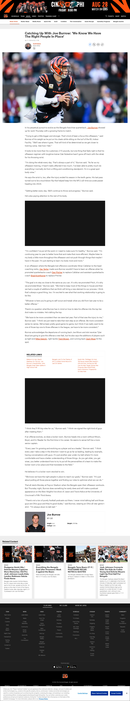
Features (42, 647)
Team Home (7, 615)
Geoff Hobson (37, 43)
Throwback (59, 626)
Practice (59, 623)
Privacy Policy (43, 699)
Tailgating (92, 623)
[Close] (127, 693)
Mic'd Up (42, 633)
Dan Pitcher (57, 272)
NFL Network (41, 655)
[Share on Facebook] (90, 45)
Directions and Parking (92, 648)
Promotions (76, 635)
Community (24, 626)
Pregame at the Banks (92, 628)
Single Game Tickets (107, 621)
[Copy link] (102, 44)
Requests (122, 626)
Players (7, 618)
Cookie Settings (83, 693)
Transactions (7, 636)
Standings (76, 631)
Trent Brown (63, 339)
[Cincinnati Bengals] (65, 676)
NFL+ (76, 638)
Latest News (24, 615)
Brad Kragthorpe (38, 275)
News (122, 615)
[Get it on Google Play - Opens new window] (71, 667)
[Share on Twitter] (94, 45)
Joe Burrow (92, 127)
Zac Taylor (44, 269)
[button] (65, 223)
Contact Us (7, 645)
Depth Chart (7, 633)
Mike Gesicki (41, 339)
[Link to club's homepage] (5, 15)
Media (24, 618)
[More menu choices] (59, 16)
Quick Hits (24, 635)
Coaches (7, 621)
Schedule (76, 615)
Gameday (59, 620)
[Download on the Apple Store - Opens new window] (57, 667)
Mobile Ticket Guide (107, 645)
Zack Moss (91, 339)
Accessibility (22, 686)
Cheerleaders (59, 636)
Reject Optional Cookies (99, 693)
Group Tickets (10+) (107, 638)
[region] (65, 693)
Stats (7, 625)
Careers (7, 648)
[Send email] (98, 45)
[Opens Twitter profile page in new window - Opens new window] (34, 48)
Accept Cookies (116, 693)
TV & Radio (76, 618)
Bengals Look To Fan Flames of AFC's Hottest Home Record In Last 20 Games (62, 361)
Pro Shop (92, 633)
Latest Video (42, 615)
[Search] (106, 16)
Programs (122, 618)
